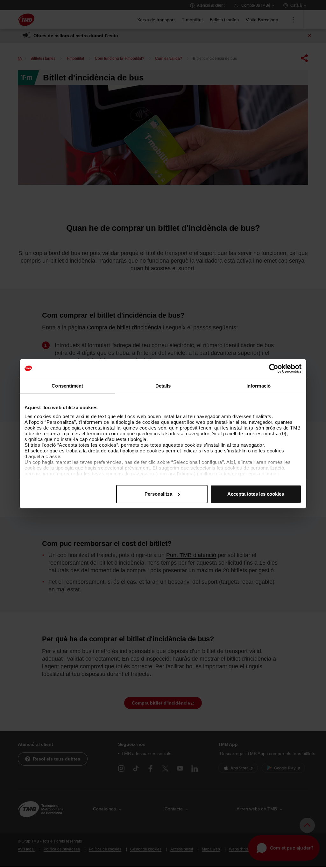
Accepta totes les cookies (255, 494)
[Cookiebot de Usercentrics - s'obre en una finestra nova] (273, 368)
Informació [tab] (258, 386)
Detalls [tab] (163, 386)
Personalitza (158, 494)
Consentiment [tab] (67, 386)
